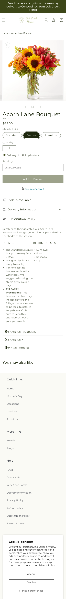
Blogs (10, 448)
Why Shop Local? (17, 485)
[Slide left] (25, 107)
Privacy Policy (46, 565)
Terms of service (16, 523)
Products (12, 411)
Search (11, 440)
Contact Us (13, 477)
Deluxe (31, 135)
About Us (12, 419)
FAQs (10, 469)
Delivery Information (19, 492)
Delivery (12, 155)
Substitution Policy (18, 515)
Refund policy (15, 508)
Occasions (13, 403)
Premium (51, 135)
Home (6, 33)
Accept (31, 574)
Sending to (14, 161)
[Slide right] (40, 107)
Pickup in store (30, 155)
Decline (31, 582)
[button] (46, 20)
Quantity (8, 142)
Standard (12, 135)
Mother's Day (15, 396)
